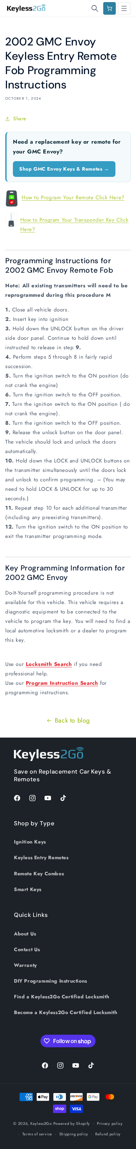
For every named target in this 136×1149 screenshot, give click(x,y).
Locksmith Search (49, 664)
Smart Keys (27, 889)
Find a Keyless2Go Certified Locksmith (61, 996)
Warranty (25, 965)
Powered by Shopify (71, 1123)
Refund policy (108, 1134)
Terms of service (37, 1134)
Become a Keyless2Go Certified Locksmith (65, 1012)
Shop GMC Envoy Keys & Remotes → (64, 168)
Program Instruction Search (62, 683)
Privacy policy (110, 1123)
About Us (25, 933)
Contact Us (27, 949)
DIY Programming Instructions (50, 980)
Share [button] (19, 118)
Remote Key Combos (39, 873)
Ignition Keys (30, 841)
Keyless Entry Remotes (41, 857)
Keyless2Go (41, 1123)
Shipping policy (74, 1134)
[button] (95, 8)
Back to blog (72, 720)
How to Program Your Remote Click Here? (73, 197)
